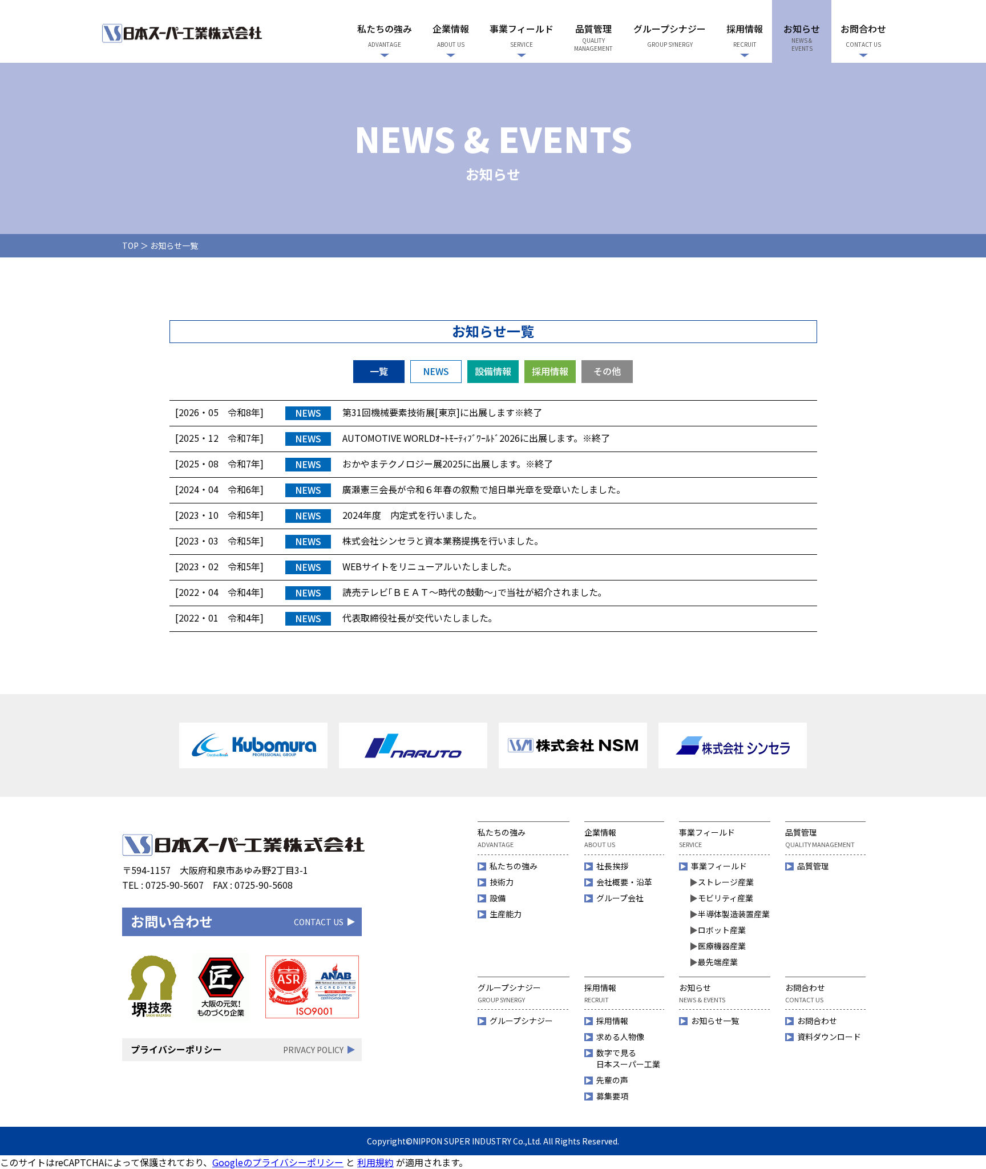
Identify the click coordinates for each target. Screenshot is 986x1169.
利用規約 (375, 1162)
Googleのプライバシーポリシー (278, 1162)
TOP (130, 245)
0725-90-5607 (175, 885)
